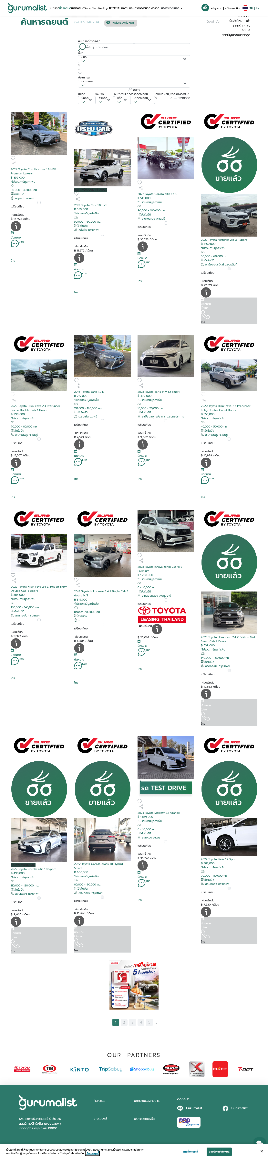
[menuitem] (54, 8)
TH (251, 8)
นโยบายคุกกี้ (92, 1153)
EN (257, 8)
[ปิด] (261, 1151)
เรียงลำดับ (213, 21)
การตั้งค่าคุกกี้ (190, 1152)
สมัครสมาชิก (232, 8)
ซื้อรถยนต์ (65, 8)
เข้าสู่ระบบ (216, 8)
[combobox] (134, 59)
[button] (54, 8)
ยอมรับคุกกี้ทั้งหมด (219, 1152)
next (162, 1022)
